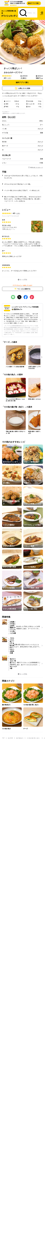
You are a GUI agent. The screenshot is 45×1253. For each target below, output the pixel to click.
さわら (4, 121)
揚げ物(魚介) (19, 738)
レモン (4, 163)
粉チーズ (5, 145)
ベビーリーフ (6, 159)
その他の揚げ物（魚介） (33, 738)
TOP (3, 738)
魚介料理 (10, 738)
